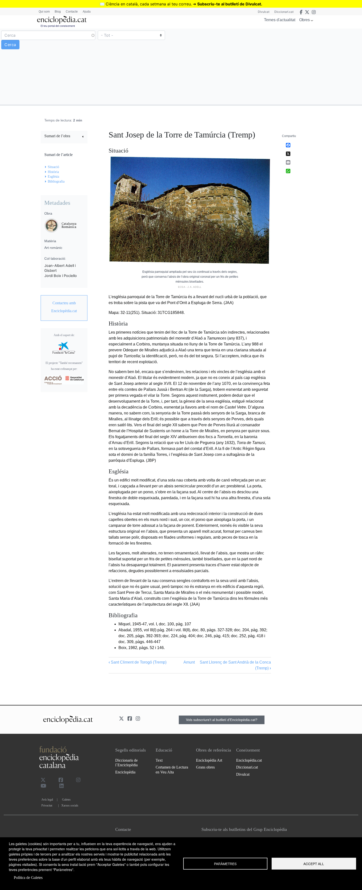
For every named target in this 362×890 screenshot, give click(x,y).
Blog (58, 11)
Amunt (189, 662)
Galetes (66, 799)
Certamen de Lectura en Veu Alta (172, 769)
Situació (53, 167)
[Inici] (62, 20)
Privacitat (46, 805)
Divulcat (263, 12)
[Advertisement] (271, 66)
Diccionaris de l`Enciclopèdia (126, 762)
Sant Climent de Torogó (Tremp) (137, 662)
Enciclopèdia (125, 772)
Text (159, 760)
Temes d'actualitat (279, 20)
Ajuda (87, 11)
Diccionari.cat (284, 12)
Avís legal (47, 799)
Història (53, 172)
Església (53, 176)
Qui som (44, 11)
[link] (64, 136)
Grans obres (205, 767)
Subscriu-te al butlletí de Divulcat (229, 3)
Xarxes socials (69, 805)
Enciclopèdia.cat (249, 760)
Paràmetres (225, 863)
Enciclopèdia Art (209, 760)
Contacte (72, 11)
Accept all (313, 863)
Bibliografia (56, 181)
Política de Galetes (28, 877)
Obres (304, 20)
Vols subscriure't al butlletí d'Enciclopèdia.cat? (221, 720)
